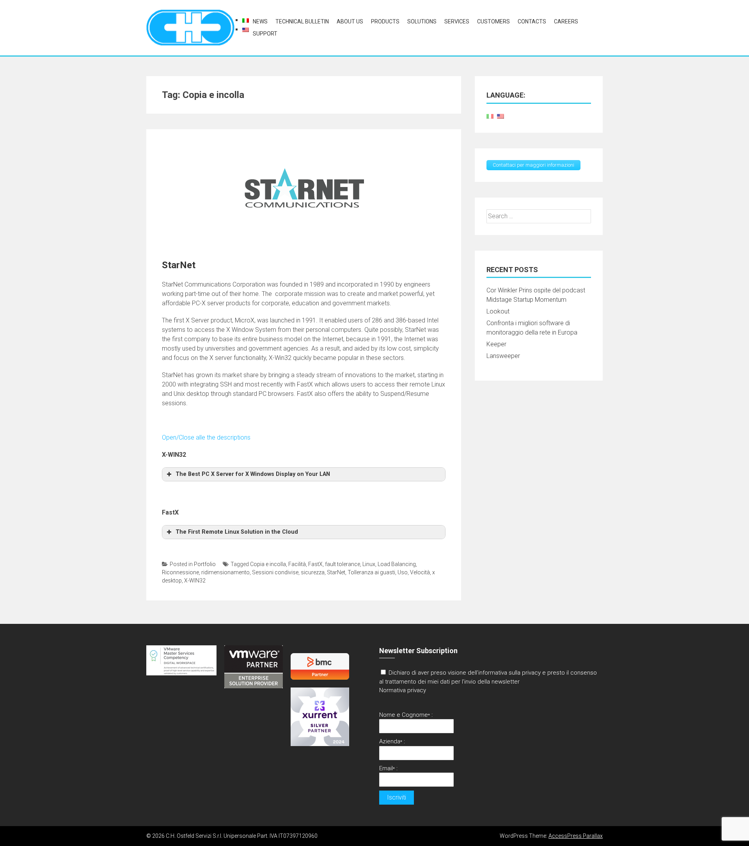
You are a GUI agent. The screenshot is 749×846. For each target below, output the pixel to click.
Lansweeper (503, 356)
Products (385, 21)
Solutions (422, 21)
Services (456, 21)
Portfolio (205, 564)
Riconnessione (180, 572)
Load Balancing (397, 564)
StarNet (178, 265)
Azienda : (392, 741)
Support (265, 33)
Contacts (532, 21)
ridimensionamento (225, 572)
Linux (368, 564)
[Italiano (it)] (245, 20)
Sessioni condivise (275, 572)
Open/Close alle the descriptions (206, 437)
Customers (493, 21)
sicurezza (313, 572)
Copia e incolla (268, 564)
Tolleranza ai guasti (371, 572)
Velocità (420, 572)
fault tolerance (342, 564)
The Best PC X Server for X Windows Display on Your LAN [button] (253, 474)
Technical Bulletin (302, 21)
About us (350, 21)
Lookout (497, 311)
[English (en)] (245, 29)
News (260, 21)
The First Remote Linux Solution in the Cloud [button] (237, 532)
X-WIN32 (195, 580)
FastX (315, 564)
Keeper (496, 344)
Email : (388, 768)
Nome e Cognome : (406, 714)
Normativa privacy (402, 690)
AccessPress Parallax (575, 836)
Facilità (297, 564)
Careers (566, 21)
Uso (403, 572)
